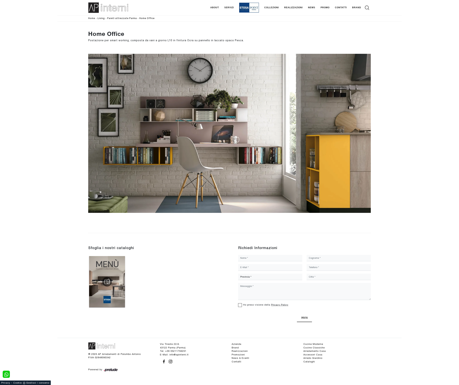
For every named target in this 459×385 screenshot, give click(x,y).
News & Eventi (240, 358)
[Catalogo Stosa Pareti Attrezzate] (107, 282)
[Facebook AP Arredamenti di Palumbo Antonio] (163, 361)
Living (101, 18)
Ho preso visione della (265, 304)
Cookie (17, 382)
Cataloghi (309, 361)
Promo (325, 7)
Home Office (147, 18)
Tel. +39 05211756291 (173, 351)
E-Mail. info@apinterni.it (174, 354)
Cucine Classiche (314, 347)
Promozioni (238, 354)
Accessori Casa (312, 354)
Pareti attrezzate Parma (122, 18)
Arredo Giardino (312, 358)
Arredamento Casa (314, 351)
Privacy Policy (279, 304)
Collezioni (271, 7)
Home (91, 18)
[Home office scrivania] (229, 133)
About (214, 7)
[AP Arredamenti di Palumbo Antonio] (108, 7)
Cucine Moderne (313, 344)
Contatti (341, 7)
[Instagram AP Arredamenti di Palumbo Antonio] (169, 361)
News (311, 7)
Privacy (5, 382)
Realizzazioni (293, 7)
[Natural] (361, 38)
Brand (356, 7)
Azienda (236, 344)
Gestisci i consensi (37, 382)
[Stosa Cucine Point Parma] (249, 8)
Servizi (229, 7)
